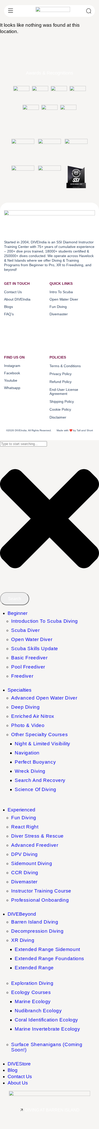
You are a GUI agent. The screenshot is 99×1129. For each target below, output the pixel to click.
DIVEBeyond (22, 914)
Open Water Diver (31, 639)
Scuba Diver (25, 630)
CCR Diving (24, 872)
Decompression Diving (37, 931)
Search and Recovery (40, 780)
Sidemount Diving (31, 863)
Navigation (27, 752)
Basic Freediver (29, 657)
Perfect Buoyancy (35, 762)
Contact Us (20, 1076)
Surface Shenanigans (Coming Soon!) (46, 1047)
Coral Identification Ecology (46, 1019)
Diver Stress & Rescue (37, 836)
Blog (13, 1070)
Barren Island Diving (34, 922)
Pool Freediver (28, 667)
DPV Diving (24, 854)
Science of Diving (35, 789)
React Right (24, 826)
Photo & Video (27, 725)
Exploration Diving (32, 983)
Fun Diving (23, 817)
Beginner (17, 613)
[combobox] (23, 444)
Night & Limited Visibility (42, 743)
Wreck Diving (30, 771)
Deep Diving (25, 707)
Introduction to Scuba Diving (44, 621)
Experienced (21, 809)
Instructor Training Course (41, 891)
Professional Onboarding (40, 900)
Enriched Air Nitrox (32, 716)
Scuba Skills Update (34, 648)
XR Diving (22, 940)
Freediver (22, 676)
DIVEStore (19, 1063)
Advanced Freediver (34, 845)
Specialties (19, 690)
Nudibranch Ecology (38, 1010)
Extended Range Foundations (49, 958)
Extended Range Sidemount (47, 949)
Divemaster (24, 881)
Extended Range (34, 967)
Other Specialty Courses (39, 734)
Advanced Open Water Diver (44, 698)
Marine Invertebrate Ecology (47, 1029)
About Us (18, 1083)
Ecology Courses (31, 992)
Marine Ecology (33, 1001)
